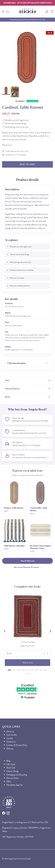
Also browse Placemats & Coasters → (27, 567)
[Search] (9, 12)
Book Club (10, 767)
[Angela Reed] (27, 11)
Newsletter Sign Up (14, 784)
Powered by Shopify (24, 858)
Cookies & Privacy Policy (16, 744)
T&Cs (8, 781)
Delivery (9, 748)
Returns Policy (12, 777)
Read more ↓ (7, 144)
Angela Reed (12, 858)
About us (10, 731)
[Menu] (3, 12)
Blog (8, 760)
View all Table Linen (28, 560)
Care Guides (11, 734)
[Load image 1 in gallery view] (27, 57)
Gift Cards (10, 764)
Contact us (11, 741)
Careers (9, 738)
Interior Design (12, 771)
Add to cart (27, 164)
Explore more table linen (27, 470)
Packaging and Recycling (16, 774)
